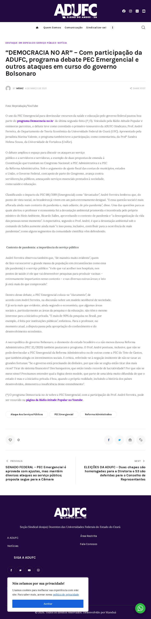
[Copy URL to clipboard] (140, 440)
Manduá (111, 612)
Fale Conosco (88, 544)
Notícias (12, 546)
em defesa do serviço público (38, 43)
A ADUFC (12, 537)
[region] (47, 594)
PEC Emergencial (64, 414)
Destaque (12, 43)
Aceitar (48, 603)
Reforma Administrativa (98, 414)
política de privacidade (66, 594)
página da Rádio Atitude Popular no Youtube (54, 400)
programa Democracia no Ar (35, 121)
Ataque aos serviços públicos (27, 414)
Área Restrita (88, 536)
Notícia (62, 43)
